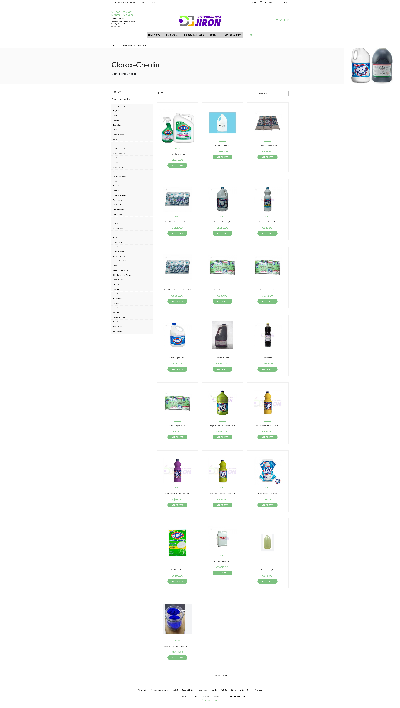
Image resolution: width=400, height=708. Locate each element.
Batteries (116, 120)
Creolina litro (267, 358)
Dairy (114, 172)
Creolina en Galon (222, 358)
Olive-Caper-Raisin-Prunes (122, 275)
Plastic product (117, 298)
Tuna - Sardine (117, 331)
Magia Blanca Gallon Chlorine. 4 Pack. (177, 646)
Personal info (186, 696)
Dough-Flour (117, 181)
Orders (196, 696)
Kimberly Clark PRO (119, 261)
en (278, 2)
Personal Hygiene (118, 280)
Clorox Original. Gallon (177, 358)
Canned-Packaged (119, 134)
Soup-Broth (116, 312)
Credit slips (205, 696)
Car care (115, 139)
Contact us (143, 2)
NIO (285, 2)
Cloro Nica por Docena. (222, 290)
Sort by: (263, 94)
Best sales (214, 690)
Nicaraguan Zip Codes (237, 696)
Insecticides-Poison (119, 256)
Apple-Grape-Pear (119, 106)
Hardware (116, 237)
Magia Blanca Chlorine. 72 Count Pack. (177, 290)
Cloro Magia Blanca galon (222, 222)
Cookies (115, 162)
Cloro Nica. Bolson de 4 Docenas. (267, 290)
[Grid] (158, 94)
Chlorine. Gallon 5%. (222, 146)
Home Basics (117, 247)
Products (175, 690)
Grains (115, 233)
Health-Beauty (117, 242)
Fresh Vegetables (118, 209)
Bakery (115, 116)
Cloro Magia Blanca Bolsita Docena (177, 222)
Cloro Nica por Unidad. (177, 426)
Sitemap (152, 2)
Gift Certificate (118, 228)
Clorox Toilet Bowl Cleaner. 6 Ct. (177, 570)
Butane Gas (117, 125)
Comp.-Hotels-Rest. (119, 153)
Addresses (216, 696)
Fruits (115, 219)
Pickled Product (118, 294)
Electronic (116, 191)
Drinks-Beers (117, 186)
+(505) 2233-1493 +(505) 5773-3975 (123, 13)
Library (115, 266)
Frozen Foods (117, 214)
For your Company (232, 35)
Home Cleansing (118, 251)
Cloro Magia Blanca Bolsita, (267, 146)
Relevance (274, 94)
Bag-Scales (116, 111)
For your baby (117, 205)
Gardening (116, 223)
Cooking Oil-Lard (118, 167)
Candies (115, 130)
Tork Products (117, 326)
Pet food (116, 284)
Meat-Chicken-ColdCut (120, 270)
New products (202, 690)
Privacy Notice (142, 690)
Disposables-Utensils (119, 176)
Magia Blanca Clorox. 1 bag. (267, 493)
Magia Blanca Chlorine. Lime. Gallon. (222, 426)
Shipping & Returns (188, 690)
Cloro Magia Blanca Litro (267, 222)
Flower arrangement (119, 195)
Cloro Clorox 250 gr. (177, 154)
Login (242, 690)
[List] (161, 94)
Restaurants (117, 303)
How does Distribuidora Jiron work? (126, 2)
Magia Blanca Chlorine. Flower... (267, 426)
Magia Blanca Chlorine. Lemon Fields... (222, 493)
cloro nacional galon (268, 570)
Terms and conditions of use (160, 690)
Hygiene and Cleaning (194, 35)
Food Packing (117, 200)
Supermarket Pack (119, 317)
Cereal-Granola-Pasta (120, 144)
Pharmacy (116, 289)
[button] (254, 2)
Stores (249, 690)
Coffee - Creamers (119, 148)
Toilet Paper (117, 322)
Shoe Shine (116, 308)
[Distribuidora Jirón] (200, 21)
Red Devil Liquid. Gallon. (222, 561)
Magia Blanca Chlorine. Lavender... (177, 493)
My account (258, 690)
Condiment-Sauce (119, 158)
